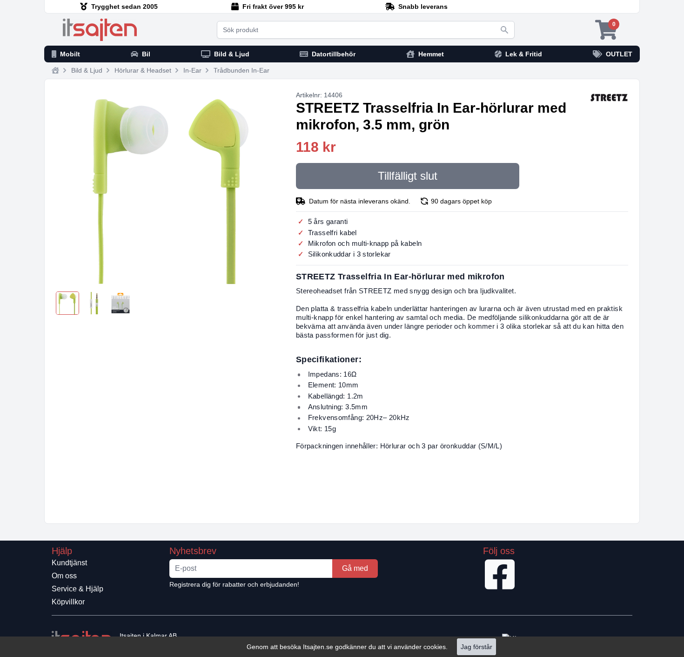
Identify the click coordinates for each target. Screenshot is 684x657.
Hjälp (62, 551)
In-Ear (192, 70)
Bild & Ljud (86, 70)
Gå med (355, 568)
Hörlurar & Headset (142, 70)
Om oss (64, 576)
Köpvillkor (68, 602)
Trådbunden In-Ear (241, 70)
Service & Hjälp (77, 589)
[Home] (55, 70)
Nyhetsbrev (192, 551)
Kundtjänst (69, 563)
